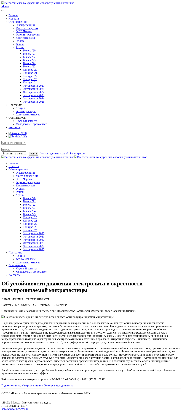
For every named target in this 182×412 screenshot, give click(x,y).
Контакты (14, 127)
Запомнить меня (13, 153)
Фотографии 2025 (33, 101)
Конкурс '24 (30, 82)
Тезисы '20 (29, 50)
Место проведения (27, 28)
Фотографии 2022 (33, 92)
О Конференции (18, 21)
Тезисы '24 (29, 63)
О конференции (25, 24)
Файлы (20, 44)
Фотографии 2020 (33, 85)
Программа (15, 252)
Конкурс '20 (30, 69)
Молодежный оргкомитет (31, 123)
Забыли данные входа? (54, 153)
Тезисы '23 (29, 60)
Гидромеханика (10, 385)
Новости (14, 18)
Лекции (20, 108)
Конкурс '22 (30, 76)
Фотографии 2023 (33, 95)
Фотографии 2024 (33, 98)
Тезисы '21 (29, 53)
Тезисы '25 (29, 66)
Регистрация (78, 153)
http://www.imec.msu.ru (14, 408)
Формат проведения (28, 34)
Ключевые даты (25, 37)
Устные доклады (26, 111)
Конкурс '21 (30, 72)
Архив (20, 47)
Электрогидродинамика (58, 385)
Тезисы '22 (29, 56)
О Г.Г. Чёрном (24, 31)
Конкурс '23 (30, 79)
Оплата (20, 40)
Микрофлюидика (32, 385)
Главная (13, 15)
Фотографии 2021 (33, 88)
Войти (33, 153)
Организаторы (17, 265)
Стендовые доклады (28, 114)
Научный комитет (26, 120)
